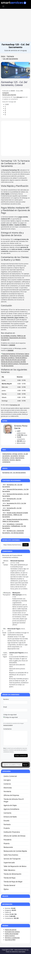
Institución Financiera (12, 832)
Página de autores (10, 930)
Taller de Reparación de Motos (15, 866)
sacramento (14, 456)
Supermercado (9, 862)
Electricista (8, 788)
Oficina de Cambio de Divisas (14, 836)
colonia (12, 458)
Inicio (3, 56)
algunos (18, 460)
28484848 (12, 345)
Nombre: (6, 699)
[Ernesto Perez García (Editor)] (7, 429)
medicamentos (7, 454)
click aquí (19, 97)
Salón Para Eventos (11, 855)
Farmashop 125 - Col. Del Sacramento (14, 472)
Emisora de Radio (10, 817)
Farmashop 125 (15, 405)
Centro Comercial (10, 776)
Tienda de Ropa (9, 878)
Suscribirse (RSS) (10, 940)
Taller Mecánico (9, 870)
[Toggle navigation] (3, 6)
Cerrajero (7, 780)
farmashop (5, 458)
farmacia (21, 456)
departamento (19, 458)
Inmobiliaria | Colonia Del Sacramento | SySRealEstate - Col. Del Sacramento (14, 526)
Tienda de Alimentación (12, 874)
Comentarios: (7, 729)
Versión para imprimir (9, 95)
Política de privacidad (11, 934)
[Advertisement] (15, 25)
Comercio (7, 784)
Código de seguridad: (10, 715)
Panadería (7, 840)
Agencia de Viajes (10, 805)
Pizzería (6, 843)
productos (5, 460)
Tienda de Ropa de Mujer (13, 881)
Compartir (5, 93)
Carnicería (7, 813)
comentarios (6, 462)
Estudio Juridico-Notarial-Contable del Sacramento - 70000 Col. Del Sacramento (15, 515)
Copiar (25, 545)
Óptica (6, 889)
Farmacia (10, 56)
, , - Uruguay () (13, 338)
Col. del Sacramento (10, 59)
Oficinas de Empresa (11, 795)
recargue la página (7, 725)
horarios (12, 460)
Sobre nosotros (10, 936)
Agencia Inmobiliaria (11, 809)
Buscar (25, 765)
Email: (5, 707)
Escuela (6, 820)
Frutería (7, 828)
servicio (20, 454)
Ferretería (7, 791)
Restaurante (8, 847)
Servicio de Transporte (12, 859)
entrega (14, 454)
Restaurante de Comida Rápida (15, 851)
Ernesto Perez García (20, 426)
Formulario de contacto (12, 932)
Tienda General (9, 885)
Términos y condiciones (12, 938)
